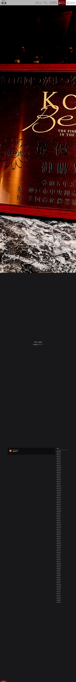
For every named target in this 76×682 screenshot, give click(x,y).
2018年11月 (59, 565)
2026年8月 (59, 451)
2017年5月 (59, 593)
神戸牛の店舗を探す (53, 2)
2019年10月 (59, 545)
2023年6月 (59, 518)
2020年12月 (59, 533)
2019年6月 (59, 552)
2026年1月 (59, 463)
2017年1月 (59, 597)
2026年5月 (59, 456)
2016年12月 (59, 598)
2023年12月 (59, 508)
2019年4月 (59, 556)
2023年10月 (59, 511)
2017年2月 (59, 595)
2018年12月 (59, 563)
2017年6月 (59, 591)
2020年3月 (59, 536)
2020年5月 (59, 534)
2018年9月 (59, 568)
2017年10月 (59, 588)
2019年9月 (59, 547)
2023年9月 (59, 513)
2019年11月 (59, 543)
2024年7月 (59, 495)
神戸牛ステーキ (38, 2)
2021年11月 (59, 525)
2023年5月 (59, 520)
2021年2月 (59, 529)
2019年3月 (59, 557)
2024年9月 (59, 492)
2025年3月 (59, 481)
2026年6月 (59, 454)
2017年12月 (59, 584)
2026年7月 (59, 453)
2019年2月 (59, 559)
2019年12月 (59, 541)
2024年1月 (59, 506)
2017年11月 (59, 586)
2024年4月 (59, 501)
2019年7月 (59, 550)
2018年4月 (59, 577)
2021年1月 (59, 531)
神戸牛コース (45, 2)
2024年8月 (59, 493)
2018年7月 (59, 572)
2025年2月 (59, 483)
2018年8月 (59, 570)
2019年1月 (59, 561)
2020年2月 (59, 538)
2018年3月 (59, 579)
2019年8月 (59, 549)
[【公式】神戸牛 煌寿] (4, 2)
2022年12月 (59, 524)
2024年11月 (59, 488)
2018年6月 (59, 573)
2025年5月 (59, 477)
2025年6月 (59, 476)
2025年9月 (59, 470)
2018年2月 (59, 581)
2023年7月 (59, 517)
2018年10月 (59, 566)
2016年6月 (59, 600)
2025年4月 (59, 479)
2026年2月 (59, 461)
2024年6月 (59, 497)
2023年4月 (59, 522)
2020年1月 (59, 540)
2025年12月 (59, 465)
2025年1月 (59, 485)
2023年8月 (59, 515)
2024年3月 (59, 502)
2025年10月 (59, 469)
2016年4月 (59, 602)
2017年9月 (59, 589)
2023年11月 (59, 509)
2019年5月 (59, 554)
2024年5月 (59, 499)
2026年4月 (59, 458)
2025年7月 (59, 474)
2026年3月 (59, 460)
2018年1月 (59, 582)
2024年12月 (59, 486)
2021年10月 (59, 527)
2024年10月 (59, 490)
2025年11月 (59, 467)
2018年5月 (59, 575)
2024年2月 (59, 504)
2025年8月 (59, 472)
